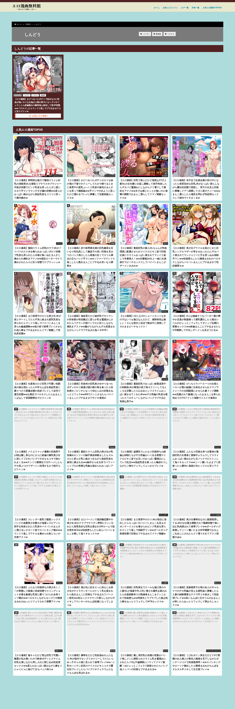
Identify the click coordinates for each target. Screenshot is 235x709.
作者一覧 (195, 7)
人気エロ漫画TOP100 (212, 7)
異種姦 (158, 34)
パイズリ (146, 34)
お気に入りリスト (170, 7)
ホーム (157, 7)
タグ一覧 (185, 7)
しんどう (17, 95)
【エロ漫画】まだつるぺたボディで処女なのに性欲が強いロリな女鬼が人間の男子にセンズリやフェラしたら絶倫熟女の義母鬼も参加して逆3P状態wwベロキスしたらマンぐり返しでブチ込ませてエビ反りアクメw (38, 105)
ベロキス (170, 34)
